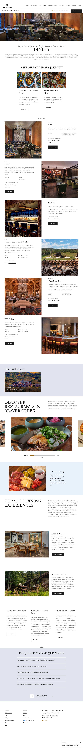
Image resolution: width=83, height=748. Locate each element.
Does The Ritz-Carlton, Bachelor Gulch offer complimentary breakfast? (35, 684)
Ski (59, 5)
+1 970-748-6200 (64, 10)
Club (40, 5)
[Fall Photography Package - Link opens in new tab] (23, 382)
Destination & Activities (52, 5)
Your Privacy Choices (29, 720)
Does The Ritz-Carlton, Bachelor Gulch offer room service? (32, 666)
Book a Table (52, 147)
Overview (26, 5)
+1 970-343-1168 (55, 140)
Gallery (79, 5)
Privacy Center (26, 722)
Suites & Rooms (33, 5)
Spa (63, 5)
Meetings (68, 5)
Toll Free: (50, 715)
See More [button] (41, 647)
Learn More (11, 633)
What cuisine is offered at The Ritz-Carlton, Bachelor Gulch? (32, 672)
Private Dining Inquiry (58, 554)
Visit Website (50, 142)
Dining (44, 5)
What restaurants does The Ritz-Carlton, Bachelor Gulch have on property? (36, 660)
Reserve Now (23, 109)
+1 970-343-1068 (12, 263)
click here (76, 745)
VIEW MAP (55, 10)
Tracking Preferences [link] (27, 717)
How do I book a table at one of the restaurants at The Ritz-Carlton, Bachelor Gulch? (38, 678)
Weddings (74, 5)
